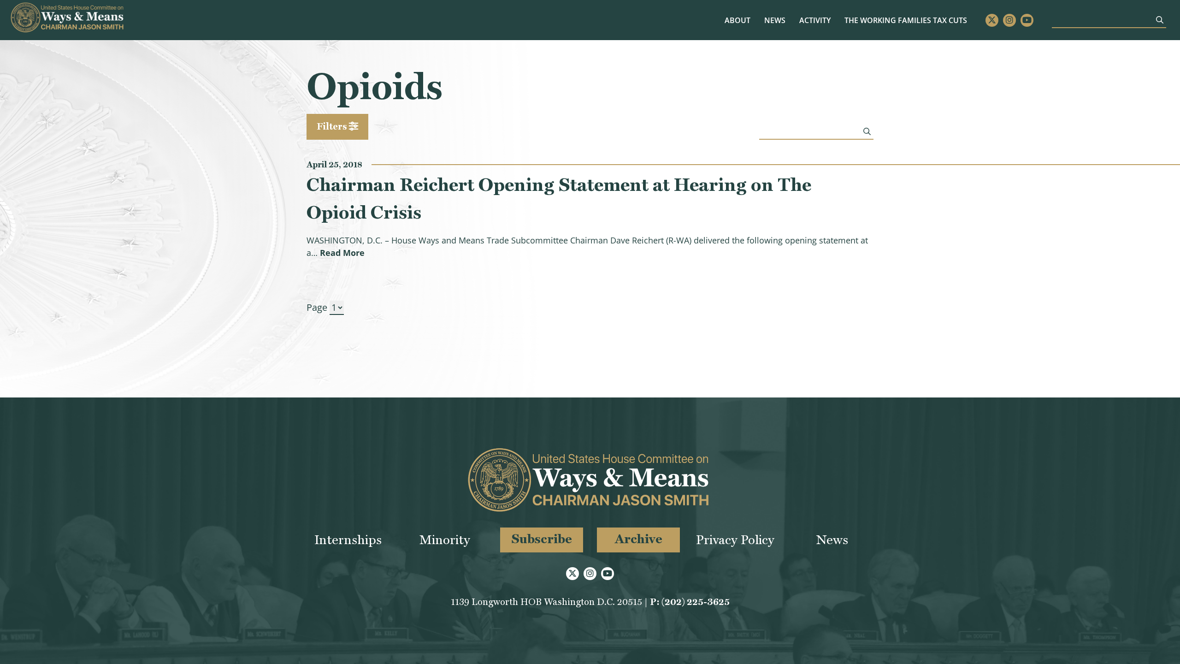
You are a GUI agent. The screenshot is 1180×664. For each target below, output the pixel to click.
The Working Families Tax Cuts (905, 20)
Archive (638, 538)
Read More (342, 252)
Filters (333, 126)
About (737, 20)
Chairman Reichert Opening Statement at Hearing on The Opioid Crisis (559, 198)
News (774, 20)
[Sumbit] (1159, 19)
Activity (815, 20)
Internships (348, 539)
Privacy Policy (735, 539)
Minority (444, 539)
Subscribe (542, 538)
